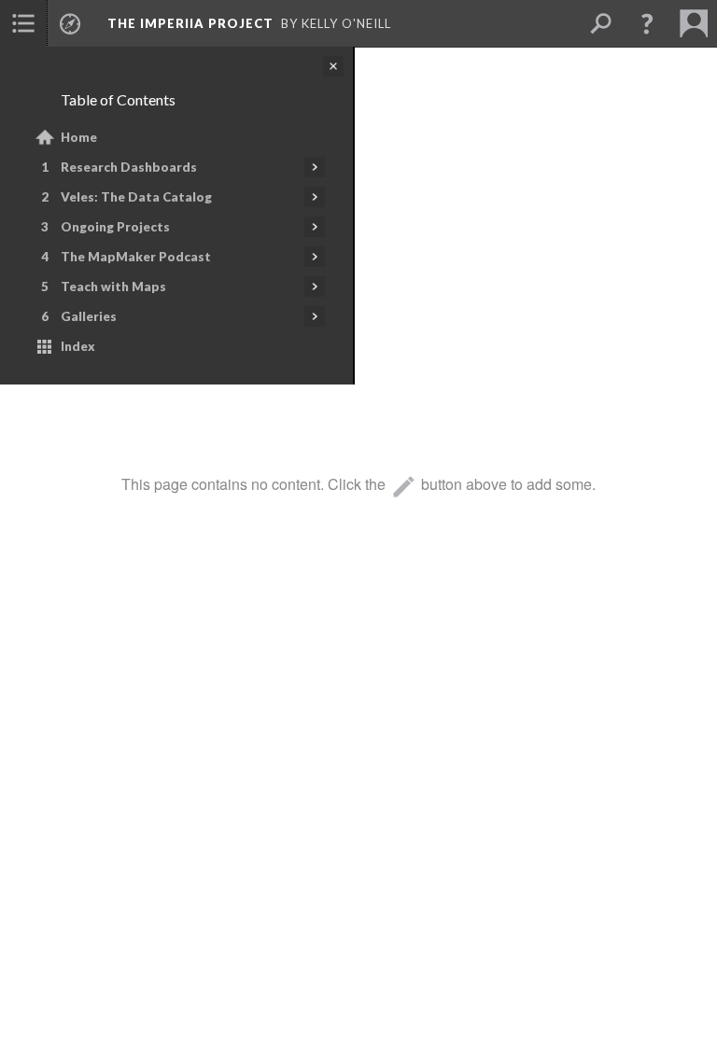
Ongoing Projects (115, 226)
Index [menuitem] (78, 346)
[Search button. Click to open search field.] (600, 23)
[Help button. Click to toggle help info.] (647, 23)
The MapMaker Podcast (136, 256)
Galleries (89, 316)
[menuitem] (23, 23)
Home (79, 137)
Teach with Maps (113, 286)
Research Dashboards (129, 167)
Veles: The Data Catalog (136, 196)
